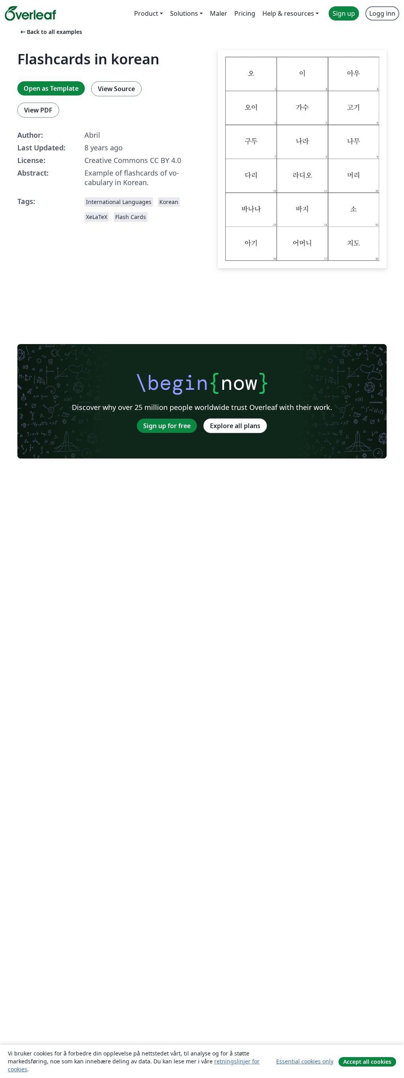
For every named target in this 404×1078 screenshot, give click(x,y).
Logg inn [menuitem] (382, 13)
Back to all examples (50, 32)
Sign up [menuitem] (344, 13)
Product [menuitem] (146, 13)
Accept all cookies (367, 1061)
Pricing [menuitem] (244, 13)
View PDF (38, 110)
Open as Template (51, 88)
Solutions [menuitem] (184, 13)
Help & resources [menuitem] (288, 13)
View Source (116, 88)
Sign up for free (167, 425)
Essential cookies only (304, 1061)
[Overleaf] (30, 13)
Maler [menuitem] (218, 13)
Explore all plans (235, 425)
